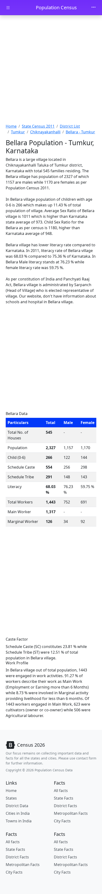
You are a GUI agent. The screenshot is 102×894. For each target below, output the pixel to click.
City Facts (62, 821)
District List (70, 126)
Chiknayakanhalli (45, 132)
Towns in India (19, 821)
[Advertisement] (51, 70)
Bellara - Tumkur (80, 132)
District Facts (65, 805)
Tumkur (18, 132)
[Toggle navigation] (93, 7)
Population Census (56, 7)
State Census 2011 (38, 126)
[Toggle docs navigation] (8, 7)
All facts (61, 790)
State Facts (63, 798)
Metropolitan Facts (71, 813)
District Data (17, 805)
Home (11, 126)
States (11, 798)
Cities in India (18, 813)
